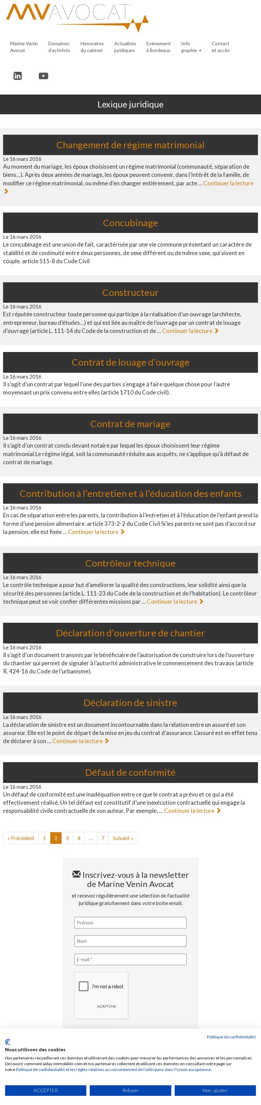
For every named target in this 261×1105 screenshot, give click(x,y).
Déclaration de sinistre (130, 702)
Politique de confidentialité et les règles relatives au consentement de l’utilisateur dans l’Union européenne (113, 1069)
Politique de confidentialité (231, 1036)
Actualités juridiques (125, 46)
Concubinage (130, 222)
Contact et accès (221, 46)
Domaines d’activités (59, 46)
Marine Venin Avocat (24, 46)
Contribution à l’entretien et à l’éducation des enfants (131, 493)
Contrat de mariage (130, 423)
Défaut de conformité (130, 772)
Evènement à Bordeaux (158, 46)
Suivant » (123, 838)
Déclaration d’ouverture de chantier (130, 632)
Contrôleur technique (130, 563)
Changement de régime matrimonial (130, 144)
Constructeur (130, 292)
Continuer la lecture (187, 330)
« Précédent (20, 838)
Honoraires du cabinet (92, 46)
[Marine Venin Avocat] (128, 18)
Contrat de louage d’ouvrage (131, 362)
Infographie (189, 46)
